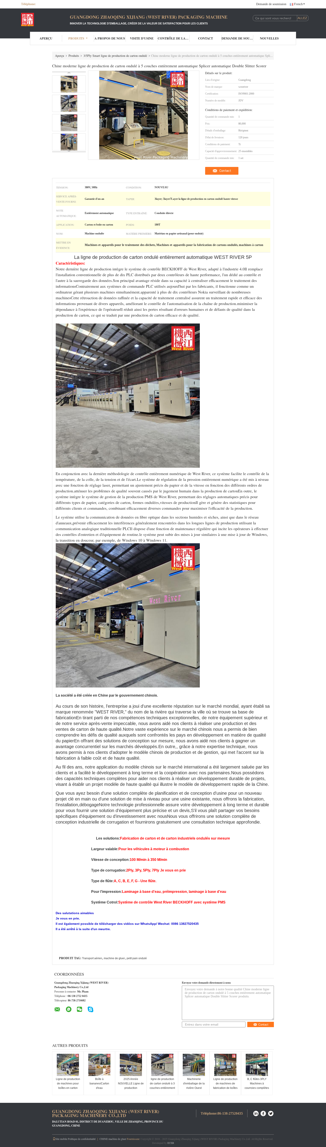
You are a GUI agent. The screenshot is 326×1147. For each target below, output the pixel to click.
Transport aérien (92, 958)
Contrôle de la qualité (174, 38)
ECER (170, 1143)
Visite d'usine (141, 38)
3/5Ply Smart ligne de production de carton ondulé (115, 55)
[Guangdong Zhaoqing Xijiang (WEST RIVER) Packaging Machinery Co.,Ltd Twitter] (271, 1112)
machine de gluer (114, 958)
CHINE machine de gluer (113, 1139)
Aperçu (45, 38)
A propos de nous (109, 38)
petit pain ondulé (137, 958)
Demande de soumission (271, 4)
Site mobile (61, 1139)
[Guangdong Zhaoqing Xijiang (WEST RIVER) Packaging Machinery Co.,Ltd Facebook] (263, 1112)
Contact (205, 38)
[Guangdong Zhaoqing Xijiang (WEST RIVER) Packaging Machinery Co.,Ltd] (45, 19)
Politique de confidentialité (82, 1139)
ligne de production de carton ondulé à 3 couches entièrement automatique (162, 1086)
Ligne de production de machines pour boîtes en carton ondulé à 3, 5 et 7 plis (68, 1086)
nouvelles (269, 38)
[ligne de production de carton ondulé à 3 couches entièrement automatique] (162, 1065)
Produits (76, 38)
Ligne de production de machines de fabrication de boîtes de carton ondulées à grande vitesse (225, 1088)
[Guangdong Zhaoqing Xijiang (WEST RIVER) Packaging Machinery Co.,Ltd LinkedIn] (256, 1112)
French (298, 4)
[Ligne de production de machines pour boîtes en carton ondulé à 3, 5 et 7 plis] (67, 1065)
